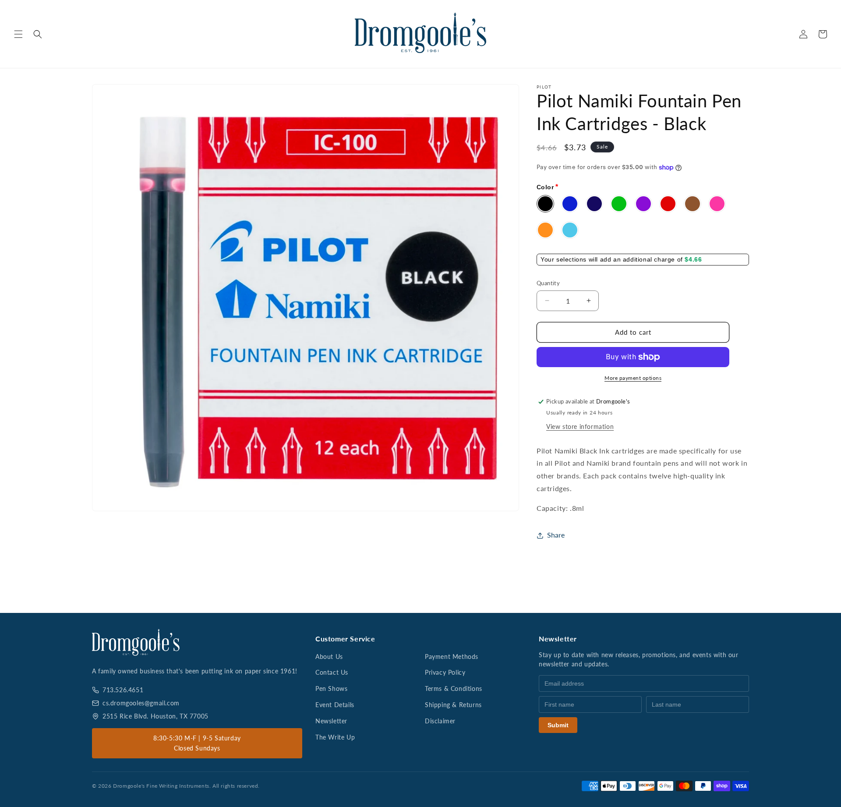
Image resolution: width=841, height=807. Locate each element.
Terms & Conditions (453, 688)
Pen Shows (331, 688)
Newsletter (331, 721)
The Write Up (335, 737)
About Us (329, 656)
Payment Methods (451, 656)
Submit (558, 725)
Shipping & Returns (453, 704)
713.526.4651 (122, 690)
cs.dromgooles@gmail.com (141, 703)
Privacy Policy (445, 672)
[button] (18, 34)
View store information (580, 426)
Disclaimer (440, 721)
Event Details (334, 704)
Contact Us (331, 672)
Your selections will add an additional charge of (613, 259)
